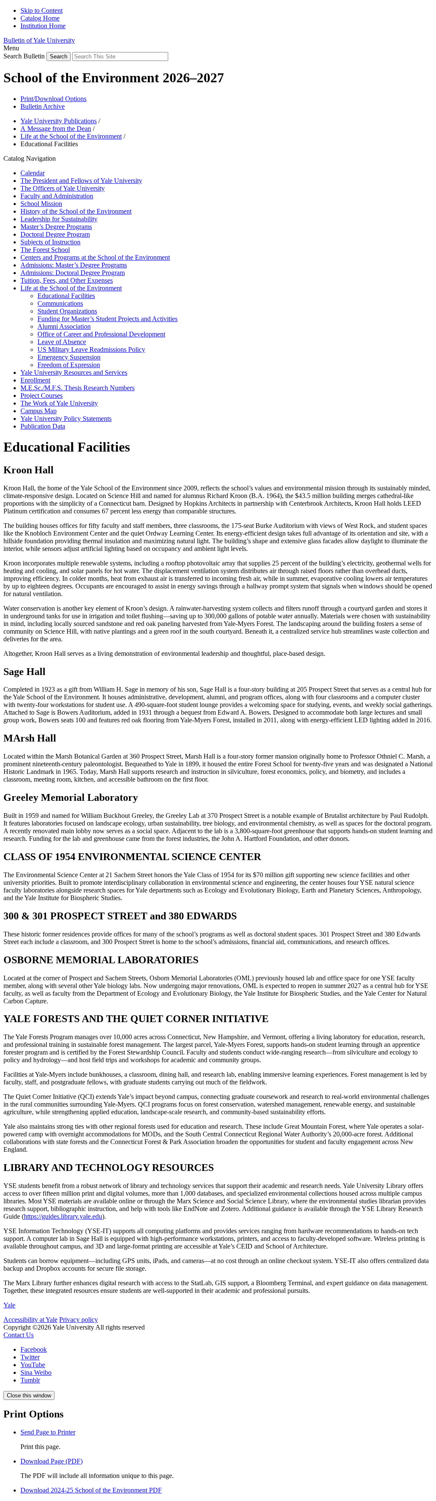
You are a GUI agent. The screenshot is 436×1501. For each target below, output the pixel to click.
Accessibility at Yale (30, 1319)
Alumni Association (64, 326)
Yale (9, 1305)
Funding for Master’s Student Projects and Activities (107, 318)
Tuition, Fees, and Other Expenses (66, 280)
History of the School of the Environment (76, 211)
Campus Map (38, 410)
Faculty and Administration (56, 196)
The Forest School (45, 249)
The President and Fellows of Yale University (81, 180)
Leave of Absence (61, 341)
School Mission (41, 203)
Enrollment (35, 380)
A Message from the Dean (55, 128)
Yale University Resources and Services (73, 372)
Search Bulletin (24, 56)
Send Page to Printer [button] (47, 1432)
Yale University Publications (58, 121)
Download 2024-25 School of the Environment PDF (91, 1490)
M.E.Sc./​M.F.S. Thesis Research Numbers (77, 387)
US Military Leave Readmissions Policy (91, 349)
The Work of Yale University (59, 403)
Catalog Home (40, 18)
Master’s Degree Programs (56, 226)
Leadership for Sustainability (59, 219)
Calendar (32, 173)
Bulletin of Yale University (39, 40)
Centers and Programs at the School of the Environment (95, 257)
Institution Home (43, 25)
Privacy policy (78, 1319)
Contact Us (18, 1335)
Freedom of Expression (68, 364)
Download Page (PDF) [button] (51, 1461)
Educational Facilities (66, 295)
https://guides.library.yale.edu (63, 1216)
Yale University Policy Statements (66, 418)
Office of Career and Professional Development (101, 334)
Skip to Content (41, 10)
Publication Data (42, 426)
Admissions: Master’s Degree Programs (73, 265)
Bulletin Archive (42, 106)
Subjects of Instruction (50, 242)
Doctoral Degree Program (55, 234)
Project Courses (41, 395)
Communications (60, 303)
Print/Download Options (53, 98)
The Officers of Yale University (62, 188)
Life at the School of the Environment (71, 136)
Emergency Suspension (68, 357)
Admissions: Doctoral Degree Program (72, 272)
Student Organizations (67, 311)
